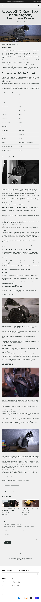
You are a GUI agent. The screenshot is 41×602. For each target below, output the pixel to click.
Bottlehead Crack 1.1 (17, 187)
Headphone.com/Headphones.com (25, 50)
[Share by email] (14, 491)
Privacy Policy (23, 526)
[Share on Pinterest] (11, 491)
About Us (3, 583)
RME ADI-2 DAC (4, 187)
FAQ (2, 587)
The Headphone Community (12, 50)
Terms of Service (29, 526)
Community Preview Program (23, 52)
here (18, 485)
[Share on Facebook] (5, 491)
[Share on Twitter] (8, 491)
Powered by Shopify (12, 597)
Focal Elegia (5, 193)
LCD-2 (10, 70)
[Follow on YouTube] (2, 594)
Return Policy (4, 585)
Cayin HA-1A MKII (25, 187)
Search (3, 581)
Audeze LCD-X (12, 52)
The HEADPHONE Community (24, 480)
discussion (7, 480)
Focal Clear (18, 189)
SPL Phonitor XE (10, 187)
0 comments (28, 21)
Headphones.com (14, 485)
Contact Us (4, 589)
